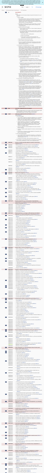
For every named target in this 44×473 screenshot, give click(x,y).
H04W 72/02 (10, 425)
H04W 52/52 (10, 392)
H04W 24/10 (10, 245)
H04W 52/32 (10, 375)
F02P (24, 67)
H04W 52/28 (10, 370)
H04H (38, 138)
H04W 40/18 (10, 311)
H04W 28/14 (10, 256)
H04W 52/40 (10, 383)
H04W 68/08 (10, 418)
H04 (9, 108)
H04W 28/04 (10, 250)
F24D (25, 81)
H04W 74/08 (10, 440)
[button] (6, 12)
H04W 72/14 (10, 433)
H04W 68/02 (10, 413)
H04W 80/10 (10, 459)
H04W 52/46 (10, 387)
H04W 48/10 (10, 338)
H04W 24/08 (10, 244)
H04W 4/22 (10, 168)
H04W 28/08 (10, 252)
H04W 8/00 (10, 172)
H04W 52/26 (10, 367)
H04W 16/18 (10, 227)
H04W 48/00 (10, 329)
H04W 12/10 (10, 210)
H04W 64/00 (10, 408)
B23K (21, 61)
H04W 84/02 (10, 465)
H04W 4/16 (10, 159)
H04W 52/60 (10, 398)
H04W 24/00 (10, 239)
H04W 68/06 (10, 417)
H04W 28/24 (10, 265)
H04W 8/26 (10, 196)
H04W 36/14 (10, 278)
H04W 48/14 (10, 341)
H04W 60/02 (10, 403)
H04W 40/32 (10, 323)
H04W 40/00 (10, 298)
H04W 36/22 (10, 284)
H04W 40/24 (10, 317)
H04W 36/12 (10, 277)
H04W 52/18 (10, 360)
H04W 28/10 (10, 254)
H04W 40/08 (10, 304)
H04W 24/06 (10, 243)
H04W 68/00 (10, 410)
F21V (30, 93)
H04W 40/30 (10, 322)
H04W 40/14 (10, 309)
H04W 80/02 (10, 452)
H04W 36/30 (10, 291)
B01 (32, 60)
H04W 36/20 (10, 283)
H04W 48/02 (10, 330)
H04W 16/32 (10, 237)
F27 (32, 81)
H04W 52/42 (10, 384)
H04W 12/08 (10, 208)
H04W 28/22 (10, 263)
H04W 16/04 (10, 217)
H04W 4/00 (10, 142)
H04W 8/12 (10, 184)
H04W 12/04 (10, 205)
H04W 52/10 (10, 355)
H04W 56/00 (10, 399)
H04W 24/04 (10, 241)
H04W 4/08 (10, 150)
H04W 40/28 (10, 321)
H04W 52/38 (10, 381)
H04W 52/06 (10, 352)
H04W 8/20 (10, 191)
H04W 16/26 (10, 233)
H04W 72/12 (10, 432)
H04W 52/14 (10, 358)
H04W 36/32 (10, 292)
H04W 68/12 (10, 421)
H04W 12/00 (10, 200)
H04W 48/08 (10, 336)
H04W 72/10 (10, 431)
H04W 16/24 (10, 231)
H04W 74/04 (10, 438)
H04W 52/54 (10, 394)
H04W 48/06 (10, 334)
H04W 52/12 (10, 356)
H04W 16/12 (10, 223)
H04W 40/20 (10, 313)
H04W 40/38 (10, 328)
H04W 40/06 (10, 303)
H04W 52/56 (10, 395)
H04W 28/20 (10, 262)
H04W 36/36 (10, 295)
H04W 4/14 (10, 156)
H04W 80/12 (10, 462)
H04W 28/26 (10, 267)
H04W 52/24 (10, 365)
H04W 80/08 (10, 458)
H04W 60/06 (10, 406)
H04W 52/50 (10, 390)
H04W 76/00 (10, 443)
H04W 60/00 (10, 401)
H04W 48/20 (10, 345)
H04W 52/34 (10, 376)
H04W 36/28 (10, 288)
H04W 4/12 (10, 152)
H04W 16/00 (10, 213)
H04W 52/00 (10, 347)
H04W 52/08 (10, 353)
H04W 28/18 (10, 260)
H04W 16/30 (10, 235)
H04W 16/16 (10, 226)
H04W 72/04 (10, 426)
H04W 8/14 (10, 185)
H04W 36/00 (10, 269)
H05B (30, 83)
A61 (37, 58)
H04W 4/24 (10, 169)
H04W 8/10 (10, 182)
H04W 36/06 (10, 273)
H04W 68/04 (10, 415)
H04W (9, 113)
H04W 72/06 (10, 428)
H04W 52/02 (10, 349)
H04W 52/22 (10, 363)
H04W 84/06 (10, 470)
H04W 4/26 (10, 170)
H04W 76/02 (10, 446)
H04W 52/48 (10, 388)
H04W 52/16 (10, 359)
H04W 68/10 (10, 420)
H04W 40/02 (10, 299)
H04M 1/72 (26, 136)
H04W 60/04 (10, 405)
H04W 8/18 (10, 188)
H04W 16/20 (10, 229)
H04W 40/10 (10, 306)
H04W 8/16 (10, 187)
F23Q (24, 68)
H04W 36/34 (10, 293)
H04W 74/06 (10, 439)
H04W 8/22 (10, 192)
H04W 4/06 (10, 147)
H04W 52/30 (10, 372)
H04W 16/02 (10, 215)
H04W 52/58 (10, 396)
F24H (28, 81)
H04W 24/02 (10, 240)
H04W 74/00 (10, 435)
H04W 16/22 (10, 230)
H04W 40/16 (10, 310)
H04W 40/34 (10, 325)
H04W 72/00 (10, 423)
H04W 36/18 (10, 281)
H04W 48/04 (10, 332)
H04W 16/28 (10, 234)
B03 (35, 60)
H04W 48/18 (10, 344)
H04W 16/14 (10, 224)
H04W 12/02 (10, 204)
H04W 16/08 (10, 220)
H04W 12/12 (10, 211)
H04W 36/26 (10, 287)
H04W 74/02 (10, 436)
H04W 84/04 (10, 468)
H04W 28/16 (10, 258)
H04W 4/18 (10, 161)
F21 (32, 82)
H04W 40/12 (10, 307)
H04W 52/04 (10, 351)
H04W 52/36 (10, 379)
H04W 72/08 (10, 429)
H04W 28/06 (10, 251)
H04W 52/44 (10, 386)
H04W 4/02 (10, 144)
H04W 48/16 (10, 343)
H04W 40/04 (10, 302)
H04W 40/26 (10, 319)
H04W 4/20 (10, 165)
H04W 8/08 (10, 181)
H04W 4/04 (10, 146)
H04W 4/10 (10, 151)
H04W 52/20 (10, 362)
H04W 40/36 (10, 326)
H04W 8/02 (10, 173)
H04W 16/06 (10, 219)
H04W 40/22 (10, 314)
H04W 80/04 (10, 454)
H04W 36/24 (10, 285)
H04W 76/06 (10, 448)
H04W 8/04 (10, 177)
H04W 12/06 (10, 207)
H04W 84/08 (10, 471)
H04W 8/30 (10, 199)
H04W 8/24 (10, 195)
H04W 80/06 (10, 455)
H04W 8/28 (10, 197)
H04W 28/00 (10, 247)
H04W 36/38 (10, 296)
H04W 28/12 (10, 255)
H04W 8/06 (10, 179)
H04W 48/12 (10, 340)
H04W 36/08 (10, 274)
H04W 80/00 (10, 450)
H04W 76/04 (10, 447)
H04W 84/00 (10, 463)
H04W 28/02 (10, 248)
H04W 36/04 (10, 271)
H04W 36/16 (10, 280)
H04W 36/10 (10, 276)
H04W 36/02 (10, 270)
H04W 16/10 (10, 222)
